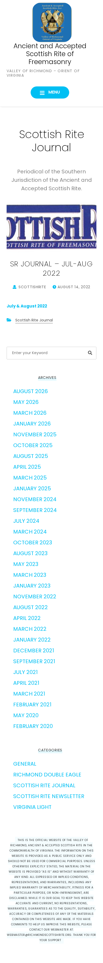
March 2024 (30, 531)
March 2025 (30, 477)
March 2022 (29, 629)
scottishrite (32, 287)
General (24, 764)
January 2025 (32, 488)
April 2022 (27, 618)
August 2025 (30, 456)
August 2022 (30, 607)
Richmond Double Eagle (47, 774)
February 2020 (33, 726)
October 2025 (33, 445)
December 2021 (33, 650)
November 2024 (35, 499)
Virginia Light (32, 807)
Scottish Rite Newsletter (48, 796)
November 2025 (35, 434)
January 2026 (32, 423)
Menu (53, 92)
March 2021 (29, 693)
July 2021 (25, 672)
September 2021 (34, 661)
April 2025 (27, 467)
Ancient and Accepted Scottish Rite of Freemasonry (49, 53)
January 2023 (31, 585)
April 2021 (26, 683)
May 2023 (25, 564)
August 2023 (30, 553)
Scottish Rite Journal (34, 320)
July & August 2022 (27, 306)
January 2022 (32, 639)
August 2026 (30, 391)
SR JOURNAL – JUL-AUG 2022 (51, 268)
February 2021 (32, 704)
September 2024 (35, 510)
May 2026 (26, 402)
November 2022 (34, 596)
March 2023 (29, 575)
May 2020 (26, 715)
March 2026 (29, 413)
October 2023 (32, 542)
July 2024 (26, 521)
